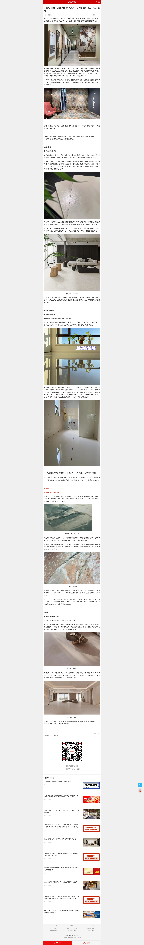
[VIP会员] (96, 2)
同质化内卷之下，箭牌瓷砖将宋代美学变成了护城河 (60, 839)
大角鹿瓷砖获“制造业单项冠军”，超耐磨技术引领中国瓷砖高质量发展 (62, 869)
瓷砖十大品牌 (90, 925)
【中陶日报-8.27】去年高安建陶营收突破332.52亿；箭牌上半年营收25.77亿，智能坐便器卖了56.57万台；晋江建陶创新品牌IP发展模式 (61, 898)
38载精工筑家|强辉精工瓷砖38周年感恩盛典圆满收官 (61, 796)
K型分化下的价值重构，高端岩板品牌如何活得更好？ (61, 882)
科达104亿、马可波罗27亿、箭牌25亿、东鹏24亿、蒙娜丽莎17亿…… (61, 811)
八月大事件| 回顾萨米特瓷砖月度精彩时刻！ (58, 782)
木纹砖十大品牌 (53, 930)
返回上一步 (44, 2)
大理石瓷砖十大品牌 (72, 928)
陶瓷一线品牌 (53, 928)
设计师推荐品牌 (72, 930)
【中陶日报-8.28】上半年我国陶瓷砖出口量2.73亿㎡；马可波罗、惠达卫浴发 (61, 854)
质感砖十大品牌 (90, 928)
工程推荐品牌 (90, 930)
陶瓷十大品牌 (53, 925)
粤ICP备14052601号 (74, 935)
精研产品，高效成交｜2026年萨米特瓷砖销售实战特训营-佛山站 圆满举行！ (61, 912)
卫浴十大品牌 (72, 925)
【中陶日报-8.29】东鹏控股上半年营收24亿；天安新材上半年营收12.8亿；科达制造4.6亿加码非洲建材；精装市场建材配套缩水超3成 (61, 826)
